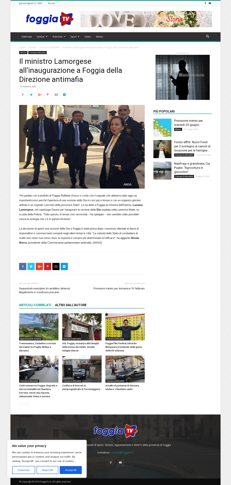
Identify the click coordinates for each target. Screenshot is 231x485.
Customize (24, 470)
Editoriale (27, 36)
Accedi (51, 3)
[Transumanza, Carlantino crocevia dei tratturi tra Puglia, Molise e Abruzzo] (38, 326)
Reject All (47, 470)
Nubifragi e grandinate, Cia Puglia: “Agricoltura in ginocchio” (192, 168)
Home (22, 47)
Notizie (41, 36)
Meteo (99, 36)
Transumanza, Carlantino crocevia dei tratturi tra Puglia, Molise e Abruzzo (37, 347)
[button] (207, 37)
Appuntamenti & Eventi (30, 339)
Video (88, 36)
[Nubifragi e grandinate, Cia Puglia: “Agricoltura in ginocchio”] (162, 171)
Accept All (70, 470)
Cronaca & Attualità (49, 47)
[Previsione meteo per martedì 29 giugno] (162, 128)
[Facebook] (205, 3)
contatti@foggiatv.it (122, 452)
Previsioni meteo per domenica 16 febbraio (119, 288)
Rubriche (57, 36)
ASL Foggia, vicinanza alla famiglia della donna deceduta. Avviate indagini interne (80, 347)
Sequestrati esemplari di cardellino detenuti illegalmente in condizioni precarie (44, 290)
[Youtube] (210, 3)
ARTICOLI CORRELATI (35, 305)
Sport (74, 36)
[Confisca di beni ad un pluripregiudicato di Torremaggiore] (82, 369)
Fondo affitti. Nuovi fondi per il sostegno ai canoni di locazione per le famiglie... (192, 146)
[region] (47, 459)
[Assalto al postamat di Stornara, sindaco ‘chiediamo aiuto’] (125, 369)
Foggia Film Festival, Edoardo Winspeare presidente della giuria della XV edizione (123, 347)
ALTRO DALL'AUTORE (71, 305)
